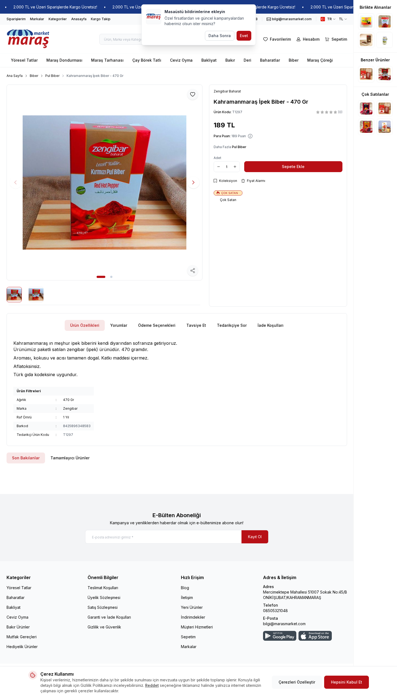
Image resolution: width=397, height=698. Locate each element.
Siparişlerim (16, 19)
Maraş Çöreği (320, 60)
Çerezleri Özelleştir (297, 682)
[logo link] (28, 39)
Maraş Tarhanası (107, 60)
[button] (101, 277)
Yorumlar (118, 325)
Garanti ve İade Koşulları (109, 617)
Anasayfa (78, 19)
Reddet (152, 685)
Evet (244, 35)
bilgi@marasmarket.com (284, 623)
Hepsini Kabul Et (346, 682)
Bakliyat (209, 60)
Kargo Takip (101, 19)
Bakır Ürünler (18, 627)
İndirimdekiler (193, 617)
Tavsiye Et (196, 325)
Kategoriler (58, 19)
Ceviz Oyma (181, 60)
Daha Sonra (219, 35)
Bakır (230, 60)
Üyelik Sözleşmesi (104, 597)
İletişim (187, 597)
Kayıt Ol (255, 536)
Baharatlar (270, 60)
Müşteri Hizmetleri (197, 627)
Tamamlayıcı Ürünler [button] (69, 458)
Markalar (37, 19)
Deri (247, 60)
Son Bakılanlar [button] (26, 458)
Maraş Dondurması (64, 60)
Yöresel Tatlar (24, 60)
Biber (294, 60)
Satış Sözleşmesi (103, 607)
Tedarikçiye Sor (232, 325)
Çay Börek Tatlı (146, 60)
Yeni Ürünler (192, 607)
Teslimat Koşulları (103, 587)
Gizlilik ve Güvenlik (104, 627)
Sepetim (188, 636)
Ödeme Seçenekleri (156, 325)
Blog (185, 587)
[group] (104, 182)
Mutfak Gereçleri (22, 636)
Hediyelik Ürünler (22, 646)
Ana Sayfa (15, 76)
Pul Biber (52, 76)
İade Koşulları (270, 325)
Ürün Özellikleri (84, 325)
